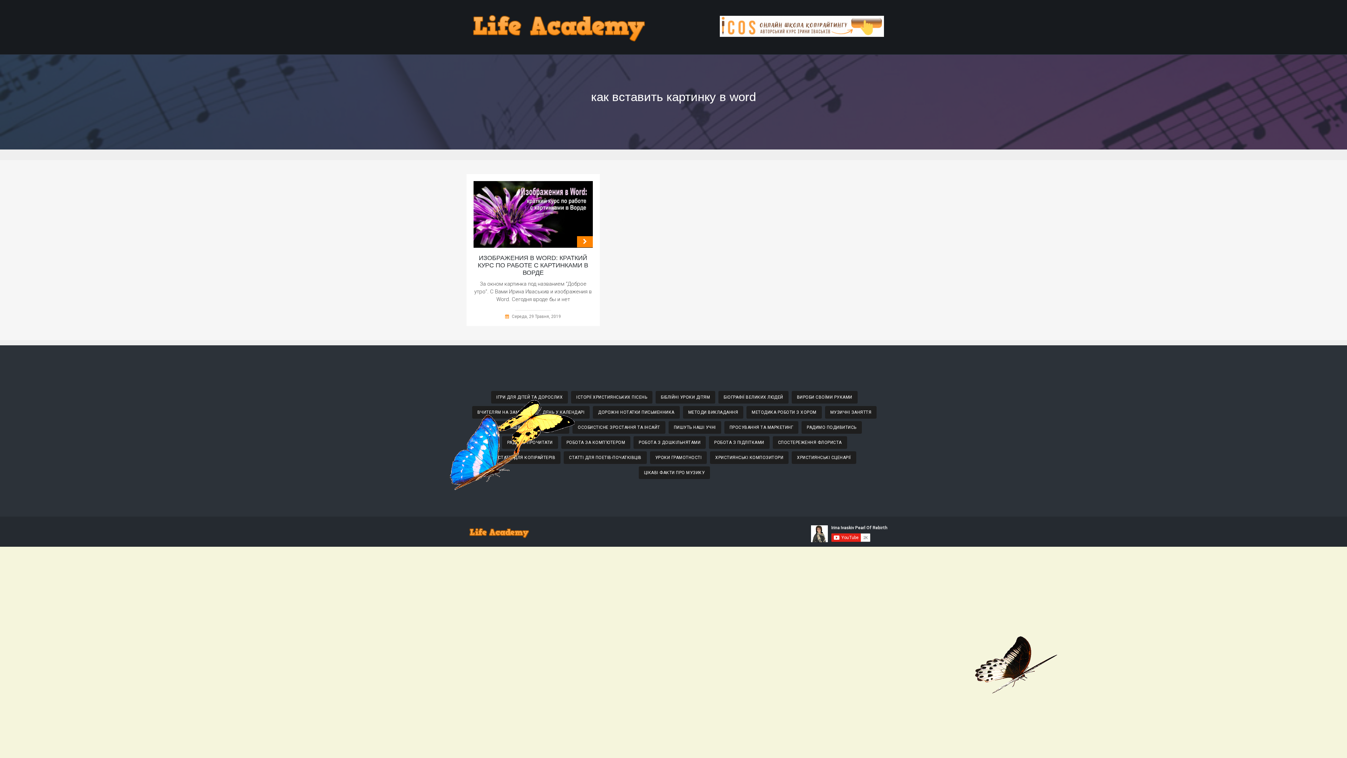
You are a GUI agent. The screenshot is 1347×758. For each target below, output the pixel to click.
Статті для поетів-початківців (605, 457)
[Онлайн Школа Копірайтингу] (802, 35)
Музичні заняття (851, 412)
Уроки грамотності (678, 457)
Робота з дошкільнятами (670, 442)
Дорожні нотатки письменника (636, 412)
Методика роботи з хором (784, 412)
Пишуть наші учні (695, 427)
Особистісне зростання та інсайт (619, 427)
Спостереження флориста (810, 442)
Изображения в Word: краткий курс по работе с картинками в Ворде (533, 265)
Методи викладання (713, 412)
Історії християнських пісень (611, 397)
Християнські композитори (749, 457)
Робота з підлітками (739, 442)
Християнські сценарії (824, 457)
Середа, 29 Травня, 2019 (536, 316)
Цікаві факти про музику (674, 472)
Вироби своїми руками (824, 397)
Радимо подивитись (832, 427)
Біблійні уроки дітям (685, 397)
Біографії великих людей (753, 397)
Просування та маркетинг (761, 427)
